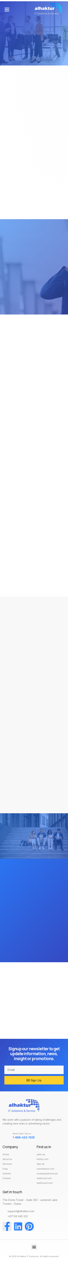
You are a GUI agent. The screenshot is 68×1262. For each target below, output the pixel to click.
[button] (7, 9)
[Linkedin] (18, 1226)
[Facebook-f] (7, 1226)
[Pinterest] (29, 1226)
